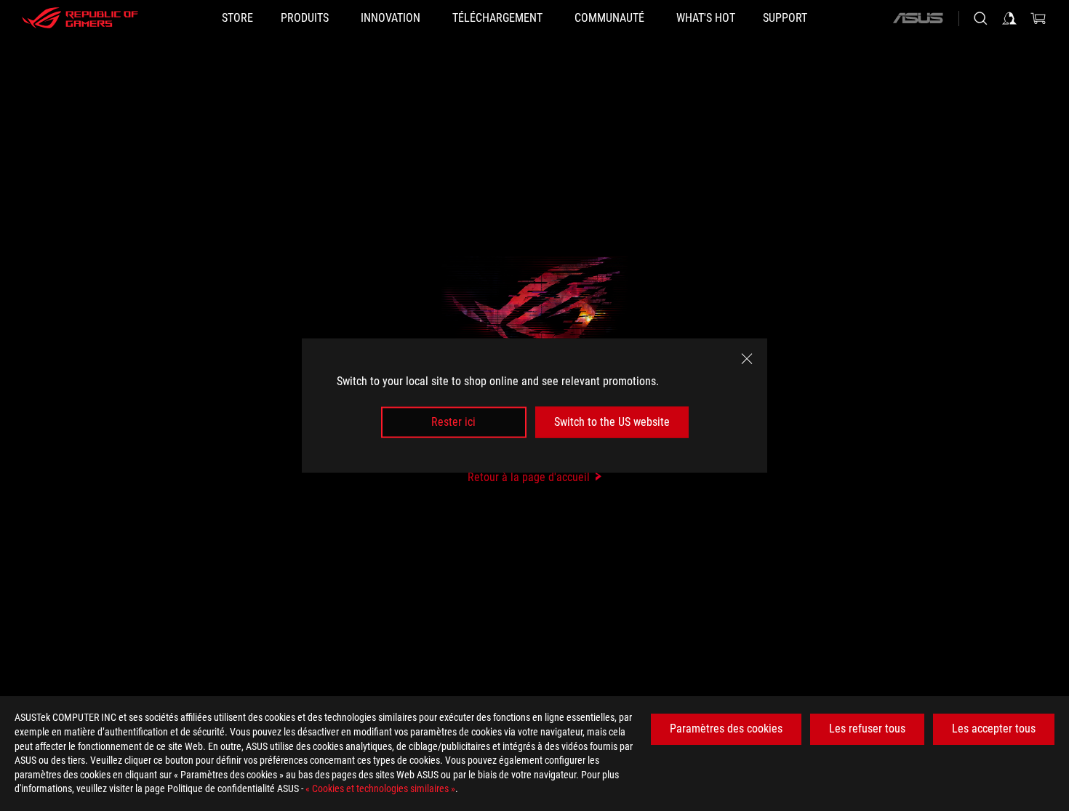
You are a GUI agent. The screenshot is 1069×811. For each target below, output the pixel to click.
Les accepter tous (994, 728)
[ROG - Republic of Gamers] (80, 18)
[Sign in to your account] (1009, 18)
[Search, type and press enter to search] (980, 18)
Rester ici (453, 422)
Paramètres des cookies (726, 728)
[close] (747, 359)
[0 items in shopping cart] (1038, 18)
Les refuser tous (867, 728)
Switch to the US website (612, 422)
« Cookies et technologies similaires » (380, 788)
